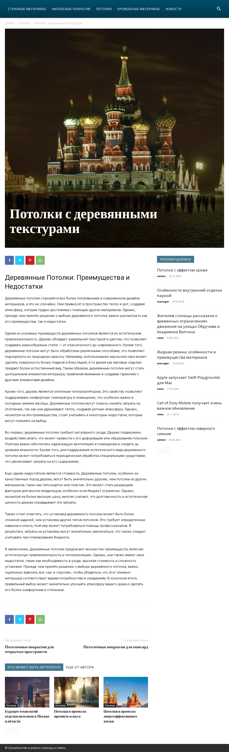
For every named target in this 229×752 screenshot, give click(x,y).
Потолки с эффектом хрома (182, 270)
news (160, 337)
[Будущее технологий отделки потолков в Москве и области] (27, 692)
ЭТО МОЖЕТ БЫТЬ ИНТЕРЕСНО (34, 667)
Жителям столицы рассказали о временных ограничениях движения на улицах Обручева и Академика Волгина (188, 323)
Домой (9, 23)
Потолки (104, 9)
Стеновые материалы (27, 9)
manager (163, 301)
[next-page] (15, 730)
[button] (218, 9)
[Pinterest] (29, 260)
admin (161, 276)
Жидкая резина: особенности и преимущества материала (186, 354)
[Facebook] (9, 260)
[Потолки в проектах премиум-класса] (76, 692)
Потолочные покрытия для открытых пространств (29, 649)
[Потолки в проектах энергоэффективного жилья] (126, 692)
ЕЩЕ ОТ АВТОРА (80, 667)
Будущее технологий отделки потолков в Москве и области (27, 716)
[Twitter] (19, 260)
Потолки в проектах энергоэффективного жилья (120, 716)
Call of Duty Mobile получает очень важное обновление (189, 405)
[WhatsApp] (40, 260)
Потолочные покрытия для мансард (115, 646)
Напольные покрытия (71, 9)
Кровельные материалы (138, 9)
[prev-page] (8, 730)
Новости (173, 9)
